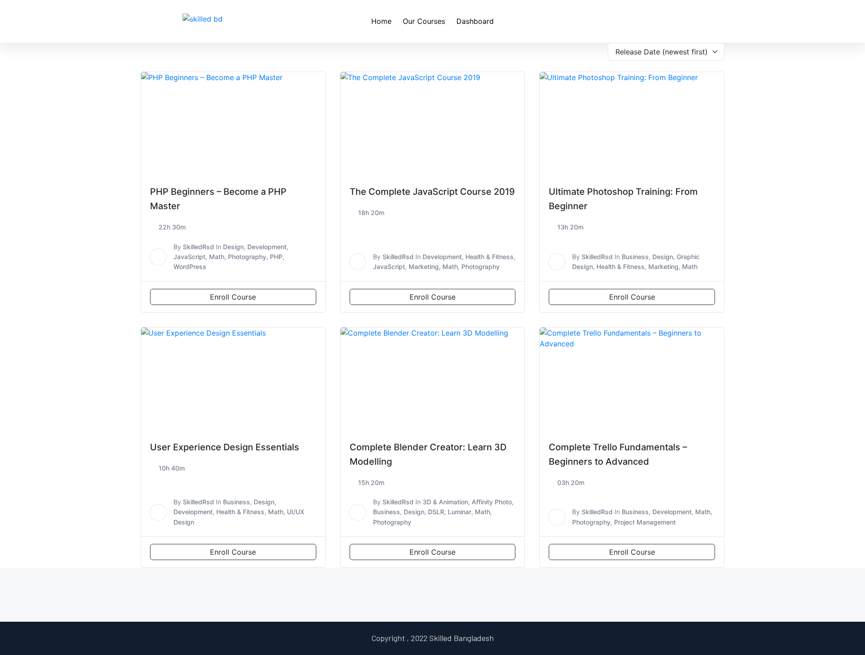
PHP (276, 256)
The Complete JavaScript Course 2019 (432, 191)
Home (381, 21)
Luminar (459, 512)
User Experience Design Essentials (224, 447)
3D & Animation (445, 502)
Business (635, 256)
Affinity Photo (492, 502)
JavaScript (189, 256)
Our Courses (424, 21)
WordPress (189, 266)
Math (216, 256)
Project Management (645, 522)
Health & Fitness (489, 256)
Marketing (424, 266)
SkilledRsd (198, 247)
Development (267, 247)
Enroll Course (233, 296)
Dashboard (475, 21)
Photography (247, 256)
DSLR (436, 512)
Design (233, 247)
